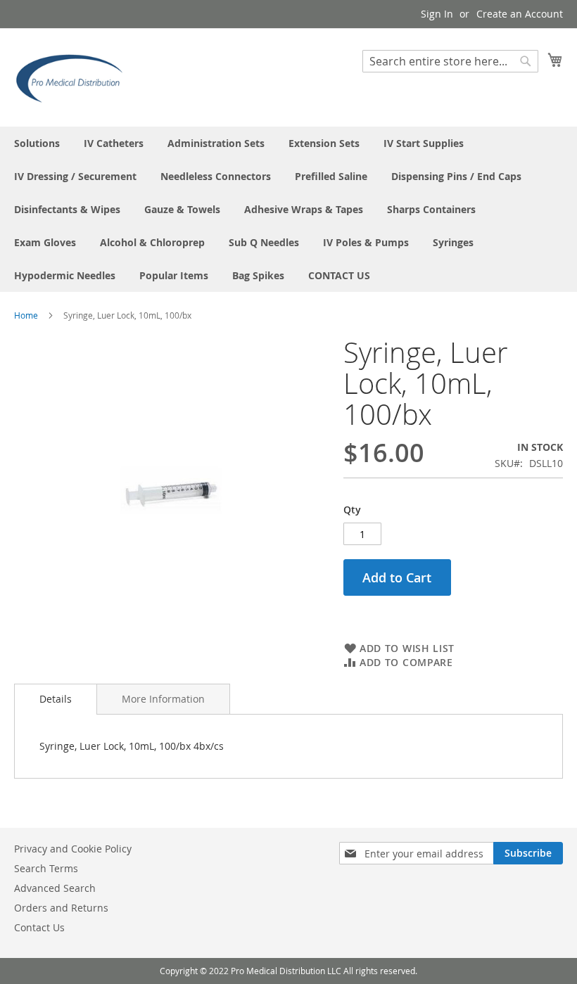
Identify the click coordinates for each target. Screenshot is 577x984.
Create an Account (519, 13)
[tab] (55, 699)
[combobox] (450, 61)
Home (26, 315)
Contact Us (39, 927)
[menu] (288, 209)
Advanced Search (55, 888)
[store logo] (74, 76)
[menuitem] (37, 143)
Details (55, 698)
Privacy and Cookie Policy (73, 848)
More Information (163, 698)
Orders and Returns (61, 907)
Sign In (437, 13)
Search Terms (46, 868)
